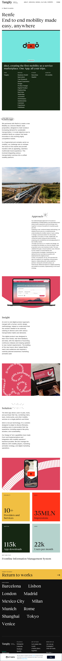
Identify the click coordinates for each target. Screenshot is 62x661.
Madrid (30, 593)
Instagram (20, 644)
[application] (31, 657)
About (26, 2)
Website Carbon (5, 653)
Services (32, 2)
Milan (37, 601)
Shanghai (10, 616)
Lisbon (34, 586)
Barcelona (11, 586)
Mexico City (13, 601)
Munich (9, 608)
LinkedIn (20, 646)
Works (38, 2)
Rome (29, 608)
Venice (8, 624)
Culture (43, 2)
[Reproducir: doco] (31, 46)
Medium (19, 649)
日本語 (58, 2)
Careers (50, 2)
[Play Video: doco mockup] (31, 474)
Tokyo (33, 616)
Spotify (19, 651)
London (9, 593)
